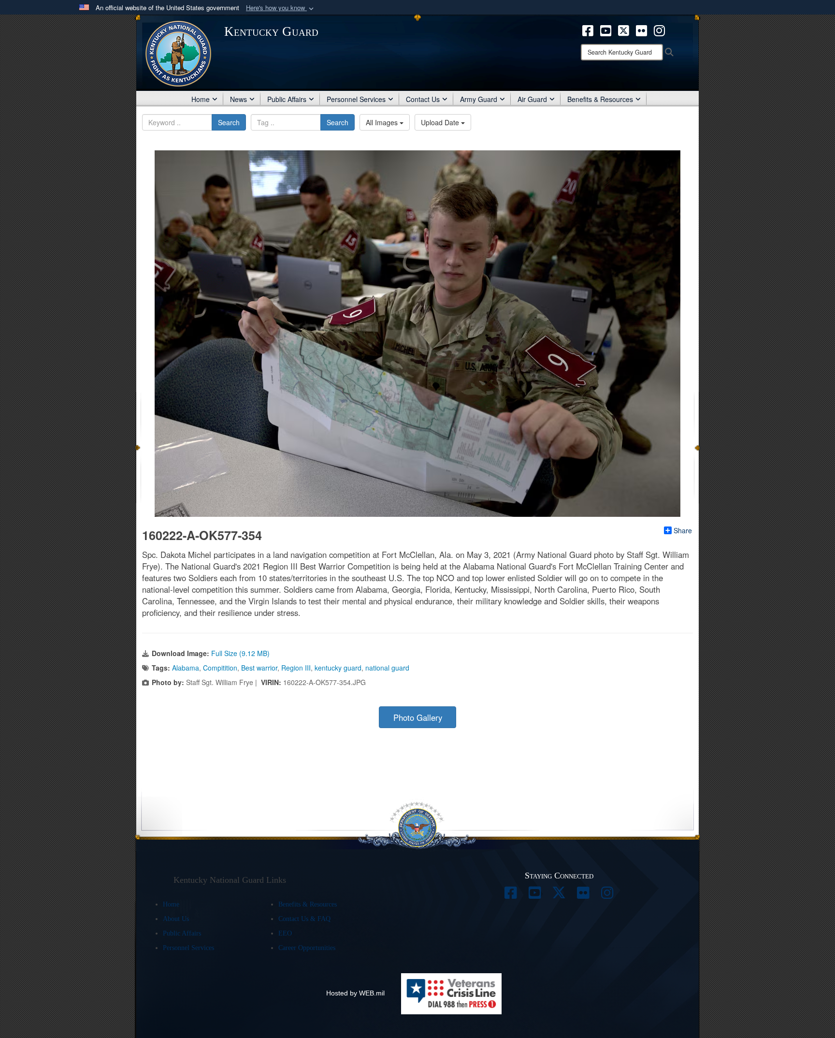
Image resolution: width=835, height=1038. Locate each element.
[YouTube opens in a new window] (605, 29)
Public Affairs (286, 99)
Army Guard (478, 99)
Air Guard (532, 99)
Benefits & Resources (600, 99)
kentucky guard (338, 668)
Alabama (185, 668)
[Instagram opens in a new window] (659, 29)
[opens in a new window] (511, 895)
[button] (281, 8)
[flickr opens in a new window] (641, 29)
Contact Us (423, 99)
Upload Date (441, 122)
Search (229, 122)
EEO (285, 933)
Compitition (220, 668)
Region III (296, 668)
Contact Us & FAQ (304, 918)
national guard (387, 668)
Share (683, 530)
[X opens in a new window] (623, 29)
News (238, 99)
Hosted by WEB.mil (355, 993)
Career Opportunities (306, 947)
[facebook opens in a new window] (587, 29)
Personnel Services (356, 99)
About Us (176, 918)
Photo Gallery (417, 717)
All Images (383, 122)
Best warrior (259, 668)
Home (200, 99)
